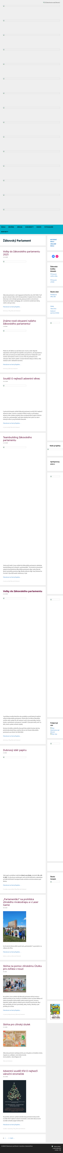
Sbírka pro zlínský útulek (16, 1024)
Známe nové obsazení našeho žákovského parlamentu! (19, 322)
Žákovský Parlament (15, 310)
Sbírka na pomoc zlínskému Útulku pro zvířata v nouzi (22, 967)
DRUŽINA (11, 227)
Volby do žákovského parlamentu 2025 (21, 253)
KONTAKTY (4, 232)
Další (12, 1138)
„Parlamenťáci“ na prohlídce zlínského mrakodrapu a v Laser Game (20, 902)
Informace (5, 310)
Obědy (52, 306)
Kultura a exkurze (7, 956)
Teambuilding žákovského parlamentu (17, 439)
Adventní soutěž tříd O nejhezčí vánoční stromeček (20, 1072)
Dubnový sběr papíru (15, 750)
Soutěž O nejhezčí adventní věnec (21, 378)
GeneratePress (29, 1146)
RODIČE (39, 227)
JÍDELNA (19, 227)
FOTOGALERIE (48, 227)
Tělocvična (53, 308)
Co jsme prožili (6, 427)
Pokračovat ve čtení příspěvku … (12, 307)
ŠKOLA (3, 227)
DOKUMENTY (29, 227)
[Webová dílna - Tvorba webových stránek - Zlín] (56, 1150)
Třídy (9, 310)
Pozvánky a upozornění (8, 889)
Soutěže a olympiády (8, 1128)
